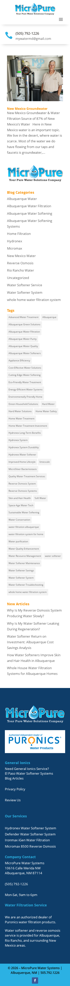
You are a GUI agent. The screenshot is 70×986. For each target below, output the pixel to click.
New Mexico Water (21, 256)
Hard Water (48, 404)
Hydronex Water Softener (22, 454)
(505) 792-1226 (27, 33)
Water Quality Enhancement (24, 548)
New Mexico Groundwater (27, 108)
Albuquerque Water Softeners (25, 353)
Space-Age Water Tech (21, 505)
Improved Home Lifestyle (22, 461)
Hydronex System (18, 440)
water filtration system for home (26, 534)
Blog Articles (14, 778)
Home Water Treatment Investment (28, 425)
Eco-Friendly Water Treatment (25, 382)
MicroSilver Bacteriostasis (23, 469)
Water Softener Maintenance (24, 563)
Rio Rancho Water (20, 270)
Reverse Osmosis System (22, 483)
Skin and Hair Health (20, 498)
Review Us (13, 800)
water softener (53, 556)
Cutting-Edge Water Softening (25, 375)
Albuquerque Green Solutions (24, 324)
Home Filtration (19, 233)
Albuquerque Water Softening (29, 213)
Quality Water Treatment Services (27, 476)
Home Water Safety (46, 411)
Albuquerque (49, 317)
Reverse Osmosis (20, 263)
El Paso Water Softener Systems (29, 773)
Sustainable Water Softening (24, 512)
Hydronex (14, 241)
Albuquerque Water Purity (23, 339)
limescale (44, 461)
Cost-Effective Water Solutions (25, 367)
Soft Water (40, 498)
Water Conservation (19, 519)
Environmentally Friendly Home (25, 396)
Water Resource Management (25, 556)
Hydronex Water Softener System (30, 828)
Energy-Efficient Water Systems (26, 389)
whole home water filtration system (34, 299)
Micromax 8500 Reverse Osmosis (30, 846)
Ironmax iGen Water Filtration (27, 840)
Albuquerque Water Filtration (29, 206)
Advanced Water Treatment (23, 317)
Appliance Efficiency (19, 360)
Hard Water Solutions (20, 411)
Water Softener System (24, 292)
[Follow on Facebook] (35, 980)
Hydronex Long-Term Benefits (25, 432)
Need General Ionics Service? (27, 768)
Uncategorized (18, 277)
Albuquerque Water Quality (23, 346)
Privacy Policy (15, 789)
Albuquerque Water (22, 198)
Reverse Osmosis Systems (23, 491)
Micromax (14, 248)
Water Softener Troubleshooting (26, 584)
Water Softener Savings (21, 570)
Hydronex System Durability (24, 447)
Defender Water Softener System (30, 834)
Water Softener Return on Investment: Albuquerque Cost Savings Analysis (30, 642)
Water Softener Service (24, 285)
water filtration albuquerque (24, 527)
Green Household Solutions (23, 404)
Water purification (18, 541)
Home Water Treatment (21, 418)
